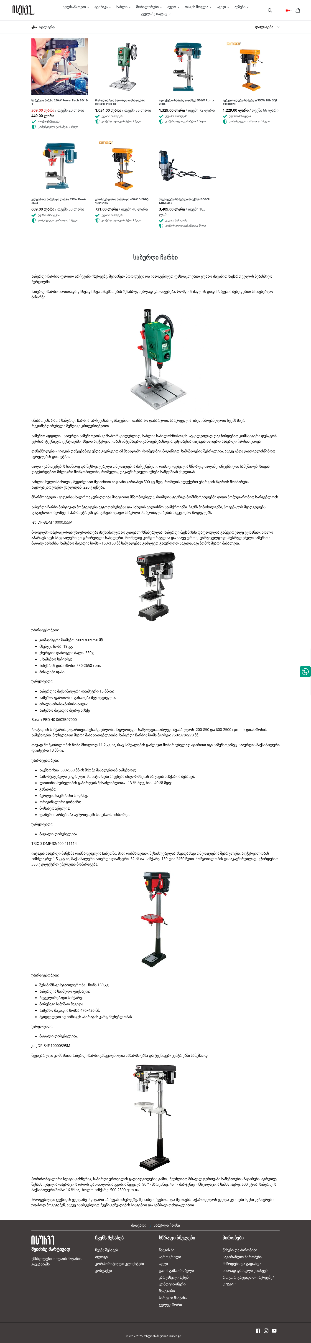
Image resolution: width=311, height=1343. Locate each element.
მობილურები (148, 6)
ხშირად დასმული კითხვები (246, 1270)
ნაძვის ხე (166, 1250)
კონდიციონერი (172, 1284)
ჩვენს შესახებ (106, 1250)
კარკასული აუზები (174, 1277)
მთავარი (138, 1225)
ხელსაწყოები (75, 6)
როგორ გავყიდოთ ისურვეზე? (248, 1277)
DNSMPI (230, 1284)
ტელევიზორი (170, 1304)
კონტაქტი (103, 1270)
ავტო (172, 6)
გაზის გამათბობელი (176, 1270)
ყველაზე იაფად (154, 13)
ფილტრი (46, 27)
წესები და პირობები (240, 1250)
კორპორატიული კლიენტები (119, 1263)
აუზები (240, 6)
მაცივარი (167, 1290)
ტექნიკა (101, 6)
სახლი (122, 6)
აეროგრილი (170, 1256)
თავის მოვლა (197, 6)
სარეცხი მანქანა (173, 1297)
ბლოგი (101, 1256)
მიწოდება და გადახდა (242, 1263)
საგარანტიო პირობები (242, 1256)
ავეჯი (222, 6)
